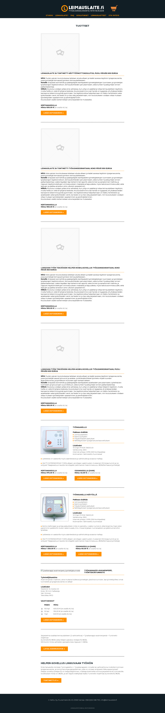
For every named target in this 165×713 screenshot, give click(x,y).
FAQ (72, 15)
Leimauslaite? (61, 15)
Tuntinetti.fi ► (51, 680)
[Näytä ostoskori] (114, 8)
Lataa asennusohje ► (54, 649)
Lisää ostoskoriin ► (53, 113)
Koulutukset (82, 15)
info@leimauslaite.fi (109, 700)
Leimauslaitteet (98, 15)
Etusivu (49, 15)
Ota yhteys (114, 15)
